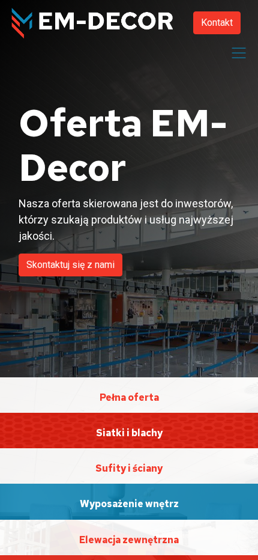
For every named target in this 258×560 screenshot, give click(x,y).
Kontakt (217, 22)
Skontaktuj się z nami (70, 264)
